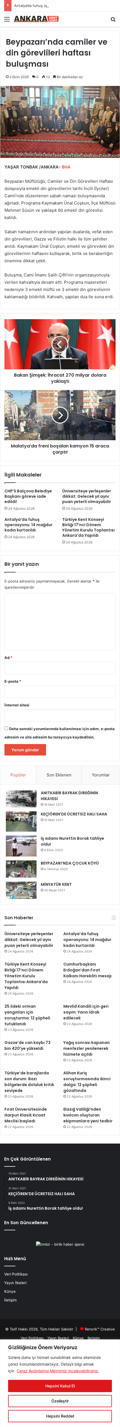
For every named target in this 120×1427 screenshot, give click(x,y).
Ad (8, 657)
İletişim (10, 1300)
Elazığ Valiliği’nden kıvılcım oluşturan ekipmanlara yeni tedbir (87, 1115)
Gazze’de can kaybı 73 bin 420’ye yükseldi (27, 1045)
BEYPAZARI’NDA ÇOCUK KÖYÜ (70, 863)
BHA (66, 167)
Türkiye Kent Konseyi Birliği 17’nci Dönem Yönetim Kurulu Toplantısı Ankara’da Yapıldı (88, 527)
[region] (60, 1383)
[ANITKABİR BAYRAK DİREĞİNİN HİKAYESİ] (21, 799)
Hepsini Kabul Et (60, 1385)
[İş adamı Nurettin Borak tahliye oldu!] (21, 846)
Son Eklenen (59, 775)
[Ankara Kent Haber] (36, 19)
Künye (10, 1291)
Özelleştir (60, 1401)
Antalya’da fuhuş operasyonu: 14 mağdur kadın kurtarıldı (62, 5)
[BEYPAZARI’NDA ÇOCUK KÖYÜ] (21, 869)
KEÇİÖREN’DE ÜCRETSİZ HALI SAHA (74, 814)
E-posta (12, 681)
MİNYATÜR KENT (56, 884)
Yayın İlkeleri (15, 1283)
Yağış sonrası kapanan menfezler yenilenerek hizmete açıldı (86, 1048)
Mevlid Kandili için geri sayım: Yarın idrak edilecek (86, 1012)
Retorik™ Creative (100, 1329)
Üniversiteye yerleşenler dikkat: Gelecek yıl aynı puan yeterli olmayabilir (86, 496)
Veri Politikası (16, 1274)
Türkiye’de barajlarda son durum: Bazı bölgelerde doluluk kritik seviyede (29, 1081)
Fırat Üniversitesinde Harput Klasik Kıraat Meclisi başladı (25, 1115)
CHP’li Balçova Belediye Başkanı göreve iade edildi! (28, 496)
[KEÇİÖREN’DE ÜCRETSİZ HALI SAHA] (21, 821)
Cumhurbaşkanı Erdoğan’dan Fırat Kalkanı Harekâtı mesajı (87, 970)
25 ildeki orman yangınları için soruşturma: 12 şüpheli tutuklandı (27, 1015)
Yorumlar (101, 775)
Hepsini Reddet (60, 1416)
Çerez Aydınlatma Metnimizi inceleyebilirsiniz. (58, 1370)
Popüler (18, 775)
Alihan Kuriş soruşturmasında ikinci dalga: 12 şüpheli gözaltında (87, 1081)
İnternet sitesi (16, 705)
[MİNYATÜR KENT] (21, 890)
